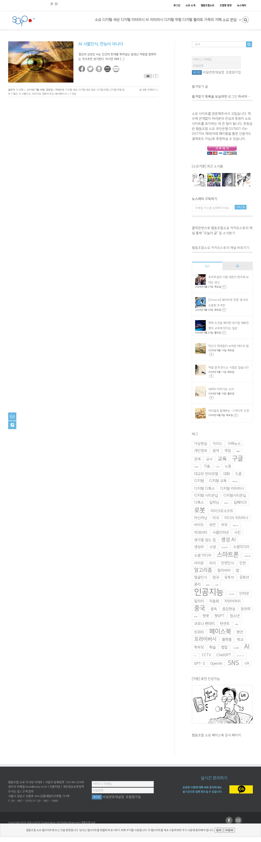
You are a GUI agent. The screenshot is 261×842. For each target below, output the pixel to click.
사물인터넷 (220, 533)
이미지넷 (36, 94)
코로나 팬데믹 (204, 624)
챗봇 (205, 616)
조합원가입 (233, 72)
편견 (240, 632)
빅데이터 (200, 533)
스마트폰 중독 (247, 556)
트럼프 (236, 624)
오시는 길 (14, 791)
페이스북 (220, 631)
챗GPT (219, 616)
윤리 (197, 584)
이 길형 (19, 89)
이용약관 (55, 786)
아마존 (199, 563)
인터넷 (244, 594)
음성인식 (208, 585)
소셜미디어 (241, 547)
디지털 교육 (218, 481)
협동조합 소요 (88, 822)
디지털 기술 (234, 481)
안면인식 (227, 563)
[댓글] (237, 266)
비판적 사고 (235, 525)
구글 (237, 458)
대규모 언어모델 (206, 474)
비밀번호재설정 (213, 72)
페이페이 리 (61, 94)
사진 (237, 533)
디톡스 (199, 502)
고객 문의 (28, 791)
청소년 (235, 616)
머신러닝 (200, 518)
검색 (215, 451)
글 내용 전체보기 (147, 89)
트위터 (199, 632)
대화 (226, 474)
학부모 (199, 647)
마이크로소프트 (221, 511)
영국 (215, 577)
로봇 (199, 510)
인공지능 (208, 592)
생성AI (199, 547)
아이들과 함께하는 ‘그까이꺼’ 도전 (228, 410)
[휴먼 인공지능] (199, 179)
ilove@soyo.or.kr (36, 786)
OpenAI (216, 664)
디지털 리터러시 (232, 489)
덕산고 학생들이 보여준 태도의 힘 (228, 346)
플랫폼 (227, 640)
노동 (228, 466)
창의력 (245, 609)
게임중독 (238, 451)
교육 (222, 459)
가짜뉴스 (234, 444)
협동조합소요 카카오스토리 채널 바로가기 (220, 248)
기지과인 (217, 467)
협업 (224, 647)
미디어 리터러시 (236, 518)
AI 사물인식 (25, 94)
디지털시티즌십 (234, 496)
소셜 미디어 (202, 555)
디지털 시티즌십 (206, 496)
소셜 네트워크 (224, 547)
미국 (215, 518)
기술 (206, 466)
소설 (212, 547)
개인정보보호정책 (73, 786)
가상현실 (200, 444)
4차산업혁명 (236, 648)
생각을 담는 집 (205, 540)
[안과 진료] (244, 179)
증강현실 (228, 609)
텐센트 (225, 624)
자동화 (214, 601)
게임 (227, 451)
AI (247, 647)
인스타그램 (231, 594)
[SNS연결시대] (214, 179)
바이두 (199, 525)
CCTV (206, 655)
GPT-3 (199, 664)
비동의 (229, 830)
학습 (212, 647)
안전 (242, 563)
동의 (218, 830)
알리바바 (223, 571)
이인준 (216, 585)
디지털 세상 (71, 89)
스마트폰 (228, 555)
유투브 (229, 577)
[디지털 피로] (229, 179)
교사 (209, 459)
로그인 (232, 96)
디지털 (199, 481)
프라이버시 (205, 639)
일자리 (199, 601)
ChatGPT (224, 655)
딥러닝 (214, 502)
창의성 (195, 616)
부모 (224, 525)
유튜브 (244, 577)
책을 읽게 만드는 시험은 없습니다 (228, 367)
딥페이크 (240, 502)
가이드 (217, 444)
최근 (207, 266)
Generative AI (240, 656)
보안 (212, 525)
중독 (213, 609)
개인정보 (200, 451)
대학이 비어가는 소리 (221, 389)
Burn (195, 656)
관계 (197, 459)
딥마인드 (226, 503)
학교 (240, 640)
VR (246, 664)
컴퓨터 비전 (48, 94)
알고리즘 (203, 570)
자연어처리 (232, 601)
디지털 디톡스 (204, 489)
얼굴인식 (200, 577)
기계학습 (196, 467)
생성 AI (228, 539)
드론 (238, 474)
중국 (199, 608)
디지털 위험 (102, 89)
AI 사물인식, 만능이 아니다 (101, 44)
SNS (233, 663)
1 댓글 (73, 94)
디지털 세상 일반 (87, 89)
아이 (212, 563)
